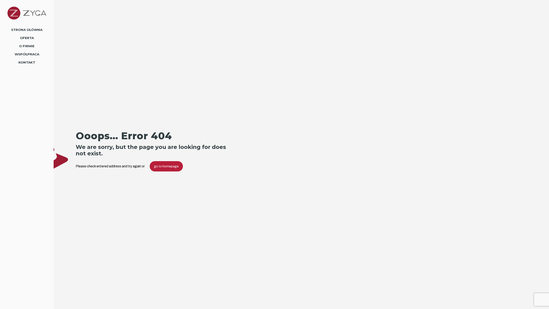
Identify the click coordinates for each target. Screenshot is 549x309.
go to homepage (166, 166)
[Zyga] (27, 13)
